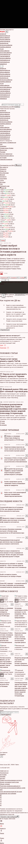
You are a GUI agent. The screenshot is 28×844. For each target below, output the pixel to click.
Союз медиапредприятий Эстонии (11, 791)
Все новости (4, 167)
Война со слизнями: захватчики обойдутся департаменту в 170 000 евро (14, 438)
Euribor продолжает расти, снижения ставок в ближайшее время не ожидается (14, 483)
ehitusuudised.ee (5, 37)
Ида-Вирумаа (4, 173)
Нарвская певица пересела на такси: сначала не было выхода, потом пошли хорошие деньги (15, 449)
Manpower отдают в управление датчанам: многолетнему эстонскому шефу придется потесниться (13, 520)
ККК (1, 790)
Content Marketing (9, 402)
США (1, 243)
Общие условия (5, 784)
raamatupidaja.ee (5, 56)
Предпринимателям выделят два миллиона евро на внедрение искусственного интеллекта (11, 542)
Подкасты (3, 176)
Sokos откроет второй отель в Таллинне (5, 684)
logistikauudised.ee (5, 47)
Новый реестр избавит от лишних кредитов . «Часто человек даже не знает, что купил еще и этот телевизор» (13, 565)
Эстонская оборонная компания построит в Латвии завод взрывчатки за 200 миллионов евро (12, 531)
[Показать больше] (1, 66)
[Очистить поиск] (22, 104)
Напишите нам (4, 186)
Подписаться (4, 773)
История (2, 182)
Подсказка (3, 178)
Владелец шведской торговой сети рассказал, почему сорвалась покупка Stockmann (21, 661)
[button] (3, 296)
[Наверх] (1, 756)
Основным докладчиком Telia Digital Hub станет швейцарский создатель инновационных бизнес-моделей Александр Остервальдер (13, 408)
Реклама (2, 776)
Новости (3, 356)
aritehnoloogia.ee (5, 41)
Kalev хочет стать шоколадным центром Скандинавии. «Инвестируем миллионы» (15, 494)
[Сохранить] (26, 434)
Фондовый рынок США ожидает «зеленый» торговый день (14, 390)
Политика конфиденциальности (10, 786)
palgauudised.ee (4, 51)
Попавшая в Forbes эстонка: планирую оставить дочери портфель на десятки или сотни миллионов (16, 459)
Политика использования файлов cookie (12, 788)
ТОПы (2, 180)
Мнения (2, 175)
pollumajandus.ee (5, 54)
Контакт (2, 778)
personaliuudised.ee (6, 52)
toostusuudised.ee (5, 58)
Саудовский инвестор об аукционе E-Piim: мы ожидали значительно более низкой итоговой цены (11, 509)
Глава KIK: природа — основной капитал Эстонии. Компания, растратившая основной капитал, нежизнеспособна (13, 585)
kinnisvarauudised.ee (6, 45)
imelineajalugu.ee (5, 60)
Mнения (2, 581)
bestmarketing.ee (5, 35)
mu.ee (2, 49)
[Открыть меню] (6, 32)
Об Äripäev (3, 774)
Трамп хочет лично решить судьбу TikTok (10, 360)
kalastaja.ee (3, 64)
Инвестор (3, 171)
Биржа (2, 386)
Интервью (3, 505)
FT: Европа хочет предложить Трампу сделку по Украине (13, 375)
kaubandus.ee (4, 43)
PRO (1, 184)
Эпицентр (3, 169)
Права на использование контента (11, 780)
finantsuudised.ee (5, 39)
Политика (3, 348)
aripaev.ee (3, 34)
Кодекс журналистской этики (9, 782)
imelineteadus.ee (5, 62)
